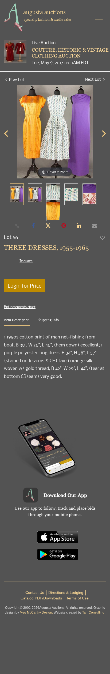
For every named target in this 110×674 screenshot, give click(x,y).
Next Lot (93, 79)
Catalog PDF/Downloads (41, 598)
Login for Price (24, 285)
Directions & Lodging (65, 592)
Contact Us (34, 592)
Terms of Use (77, 598)
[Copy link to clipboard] (17, 226)
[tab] (17, 322)
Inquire (26, 261)
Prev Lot (16, 79)
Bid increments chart (20, 306)
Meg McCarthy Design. (36, 612)
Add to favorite (103, 237)
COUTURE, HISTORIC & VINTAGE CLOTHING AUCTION (70, 53)
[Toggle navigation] (99, 17)
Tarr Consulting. (93, 612)
